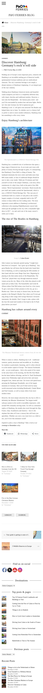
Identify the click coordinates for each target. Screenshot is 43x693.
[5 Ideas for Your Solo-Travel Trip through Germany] (28, 456)
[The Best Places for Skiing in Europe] (4, 677)
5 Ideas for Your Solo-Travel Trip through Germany (27, 469)
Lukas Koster (25, 258)
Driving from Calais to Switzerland (23, 628)
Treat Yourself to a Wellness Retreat (19, 672)
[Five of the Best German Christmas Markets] (10, 488)
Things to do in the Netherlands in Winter (21, 667)
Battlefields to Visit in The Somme (23, 641)
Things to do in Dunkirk (20, 610)
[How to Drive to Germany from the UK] (10, 456)
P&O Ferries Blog (21, 15)
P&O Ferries (8, 70)
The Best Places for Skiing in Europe (20, 676)
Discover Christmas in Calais (17, 685)
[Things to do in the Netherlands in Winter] (4, 668)
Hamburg (22, 515)
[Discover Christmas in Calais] (4, 686)
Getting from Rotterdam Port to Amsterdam (26, 634)
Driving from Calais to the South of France (26, 622)
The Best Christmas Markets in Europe (20, 680)
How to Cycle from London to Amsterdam (26, 616)
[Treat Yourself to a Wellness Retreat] (4, 673)
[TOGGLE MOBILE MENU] (4, 3)
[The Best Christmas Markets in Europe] (4, 681)
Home (6, 22)
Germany (5, 58)
